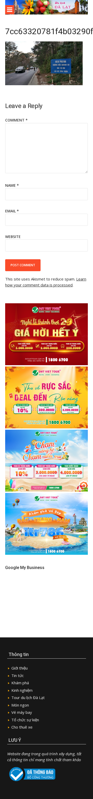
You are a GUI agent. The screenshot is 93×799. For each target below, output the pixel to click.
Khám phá (20, 682)
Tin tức (17, 675)
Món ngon (20, 705)
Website (13, 236)
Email (12, 210)
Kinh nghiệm (22, 690)
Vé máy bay (21, 712)
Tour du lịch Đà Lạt (28, 697)
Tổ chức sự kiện (25, 719)
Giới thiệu (19, 668)
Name (12, 185)
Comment (16, 120)
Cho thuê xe (22, 727)
